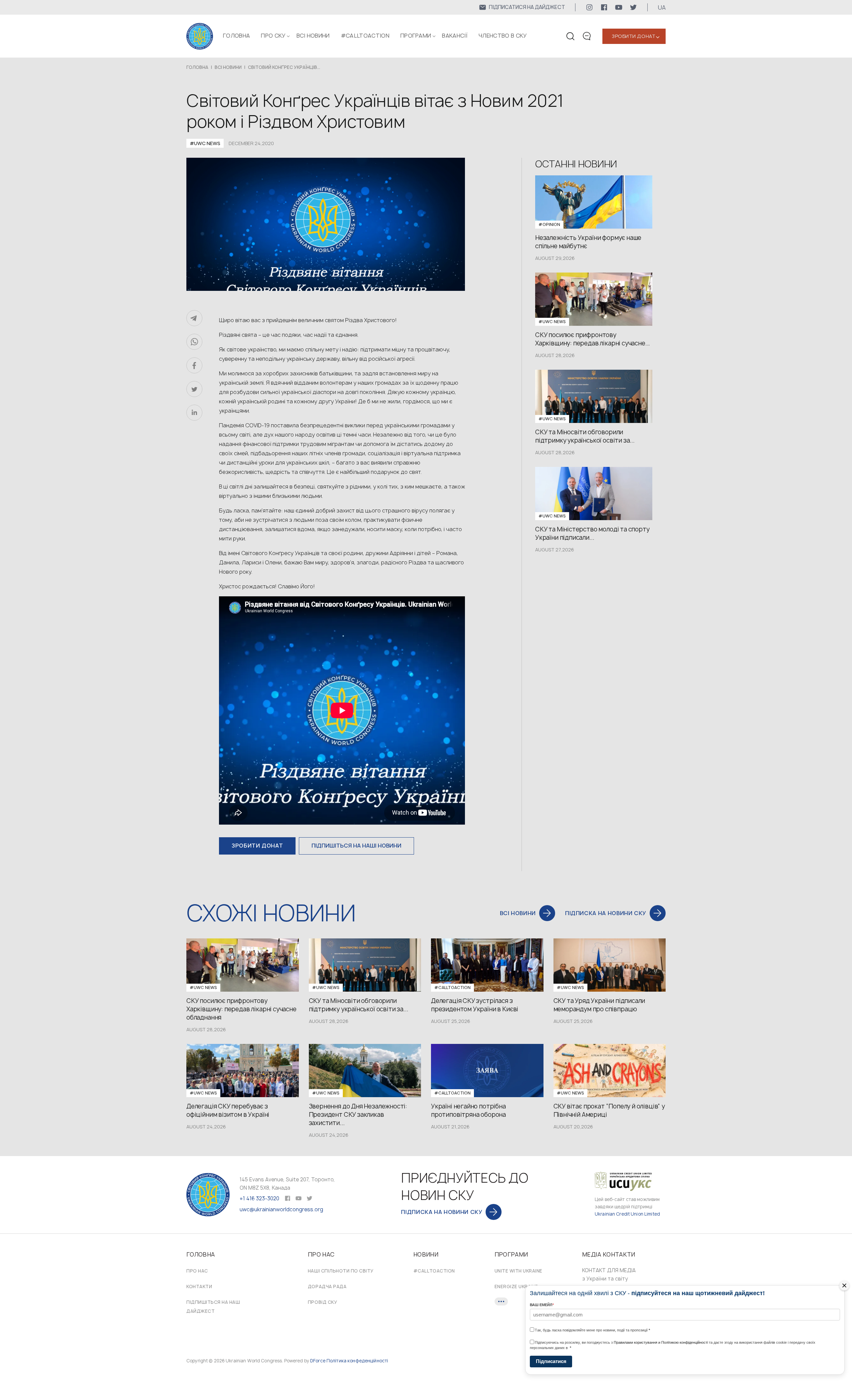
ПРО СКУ (273, 35)
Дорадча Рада (327, 1286)
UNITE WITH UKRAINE (518, 1271)
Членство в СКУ (503, 35)
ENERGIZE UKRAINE (516, 1286)
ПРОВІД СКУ (322, 1302)
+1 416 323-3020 (259, 1198)
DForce (317, 1361)
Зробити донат (633, 36)
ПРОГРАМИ (415, 35)
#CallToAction (365, 35)
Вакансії (455, 35)
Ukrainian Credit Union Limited (627, 1214)
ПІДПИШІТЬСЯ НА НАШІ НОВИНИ (356, 845)
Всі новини (313, 35)
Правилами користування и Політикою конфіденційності (661, 1342)
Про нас (197, 1271)
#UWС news (205, 143)
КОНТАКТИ (199, 1286)
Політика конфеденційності (357, 1361)
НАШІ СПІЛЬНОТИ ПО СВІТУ (341, 1271)
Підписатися (551, 1361)
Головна (236, 35)
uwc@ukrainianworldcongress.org (281, 1209)
